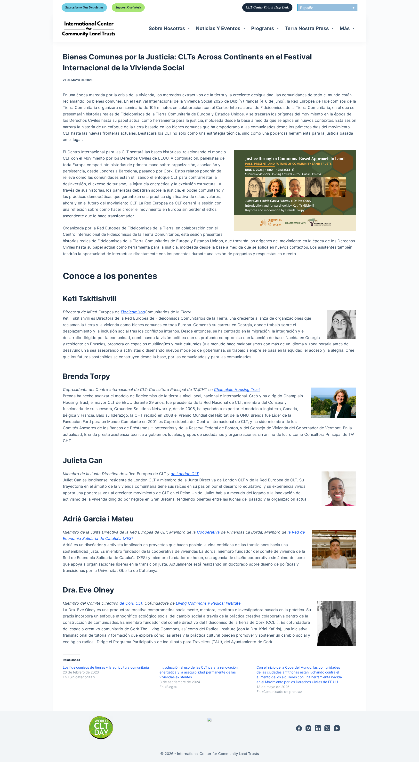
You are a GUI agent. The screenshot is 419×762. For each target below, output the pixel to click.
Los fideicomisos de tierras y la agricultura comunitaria (106, 667)
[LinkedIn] (318, 728)
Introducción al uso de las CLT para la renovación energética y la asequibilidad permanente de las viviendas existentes (199, 672)
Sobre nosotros (167, 28)
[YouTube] (337, 728)
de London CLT (185, 473)
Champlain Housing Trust (237, 389)
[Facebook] (299, 728)
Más (345, 28)
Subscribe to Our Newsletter (84, 7)
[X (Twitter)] (327, 728)
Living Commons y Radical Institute (208, 603)
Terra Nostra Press (307, 28)
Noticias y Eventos (218, 28)
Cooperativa (208, 532)
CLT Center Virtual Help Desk (267, 7)
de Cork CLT (131, 603)
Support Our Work (128, 7)
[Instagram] (308, 728)
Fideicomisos (133, 311)
